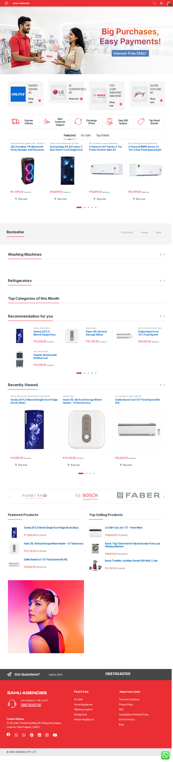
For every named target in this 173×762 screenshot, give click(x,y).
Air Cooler (37, 351)
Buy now (22, 199)
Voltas (144, 232)
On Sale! (78, 699)
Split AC (138, 396)
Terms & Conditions (129, 699)
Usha (158, 232)
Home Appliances (63, 143)
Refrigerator (44, 328)
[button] (79, 207)
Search (154, 3)
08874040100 (31, 705)
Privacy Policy (126, 704)
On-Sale (75, 143)
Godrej (52, 143)
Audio (13, 143)
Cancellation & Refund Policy (134, 714)
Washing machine (83, 709)
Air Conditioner (95, 143)
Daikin (154, 328)
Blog (121, 724)
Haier (94, 328)
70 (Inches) (127, 232)
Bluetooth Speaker (23, 143)
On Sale (86, 135)
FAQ (121, 709)
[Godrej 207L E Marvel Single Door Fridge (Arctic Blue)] (21, 336)
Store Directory (127, 719)
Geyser (88, 328)
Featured (70, 135)
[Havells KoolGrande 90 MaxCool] (21, 359)
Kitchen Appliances (84, 719)
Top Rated (102, 135)
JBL (33, 143)
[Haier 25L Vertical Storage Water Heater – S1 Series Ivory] (73, 336)
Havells (45, 351)
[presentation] (164, 497)
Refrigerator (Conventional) (38, 396)
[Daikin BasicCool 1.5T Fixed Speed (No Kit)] (125, 336)
